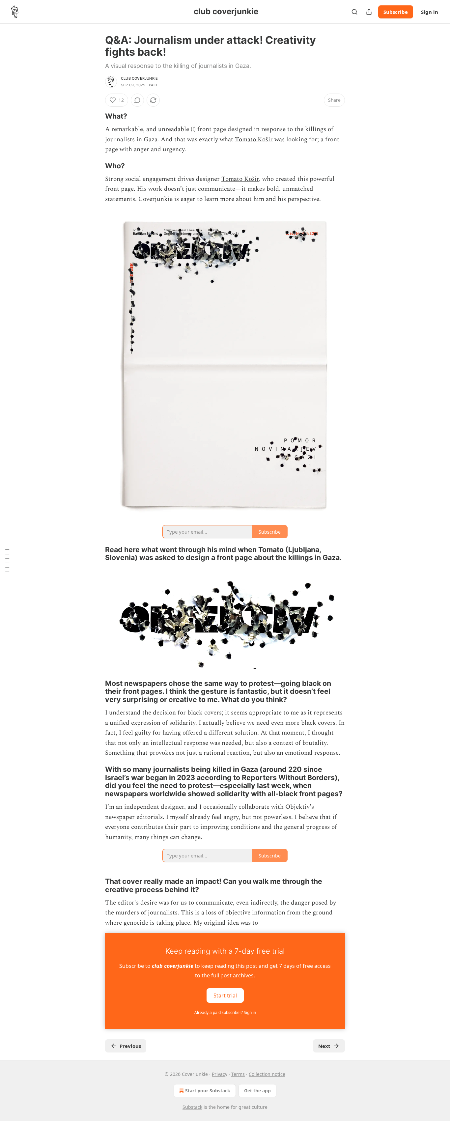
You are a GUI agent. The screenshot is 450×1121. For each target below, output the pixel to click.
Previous (130, 1046)
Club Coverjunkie (139, 78)
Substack (192, 1107)
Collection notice (267, 1074)
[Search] (354, 11)
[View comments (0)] (137, 100)
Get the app (257, 1090)
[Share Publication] (369, 11)
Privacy (219, 1074)
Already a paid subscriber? (225, 1012)
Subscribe (395, 12)
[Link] (96, 116)
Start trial (225, 995)
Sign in (429, 12)
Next (324, 1046)
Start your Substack (207, 1090)
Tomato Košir (254, 139)
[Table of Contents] (7, 560)
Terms (238, 1074)
